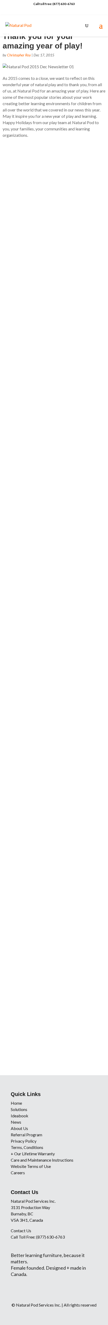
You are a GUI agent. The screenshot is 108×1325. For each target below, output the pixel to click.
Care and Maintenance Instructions (42, 1159)
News (16, 1121)
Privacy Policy (23, 1140)
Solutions (19, 1109)
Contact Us (21, 1230)
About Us (19, 1128)
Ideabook (19, 1115)
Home (16, 1102)
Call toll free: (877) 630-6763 (54, 4)
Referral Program (26, 1134)
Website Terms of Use (31, 1166)
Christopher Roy (19, 55)
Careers (18, 1172)
